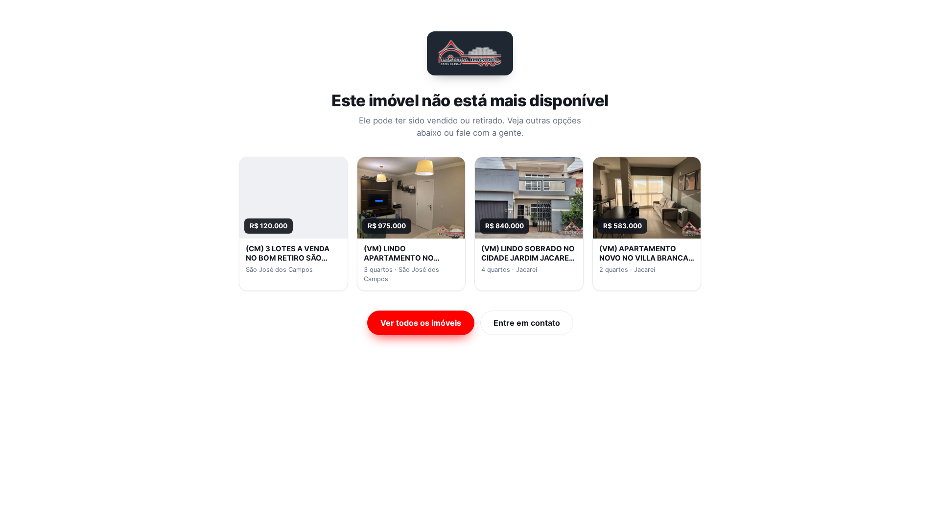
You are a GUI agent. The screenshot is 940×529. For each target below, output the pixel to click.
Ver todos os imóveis (420, 323)
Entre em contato (527, 323)
